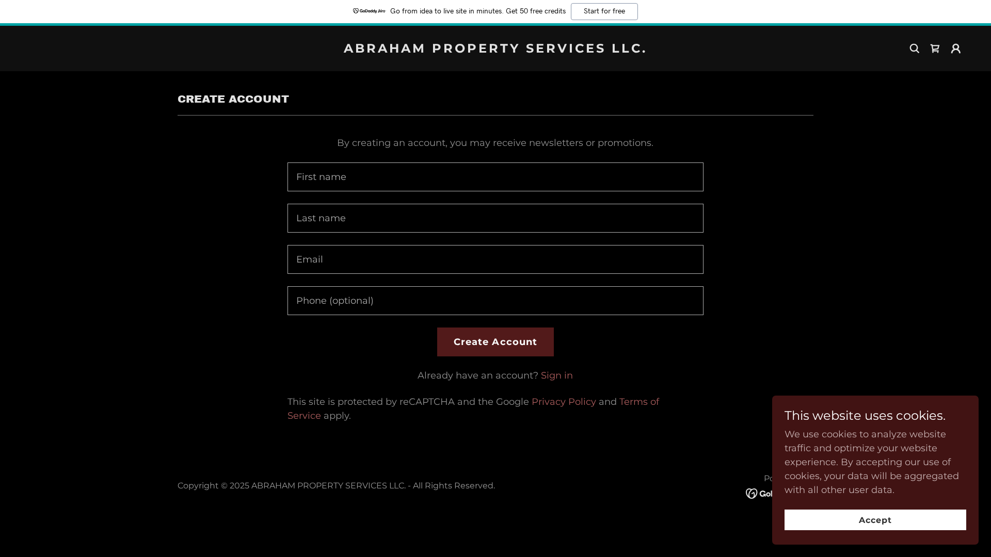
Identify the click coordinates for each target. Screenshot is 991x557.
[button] (956, 48)
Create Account (496, 342)
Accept (875, 520)
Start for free (604, 11)
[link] (495, 49)
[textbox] (495, 176)
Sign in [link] (557, 375)
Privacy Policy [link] (564, 401)
